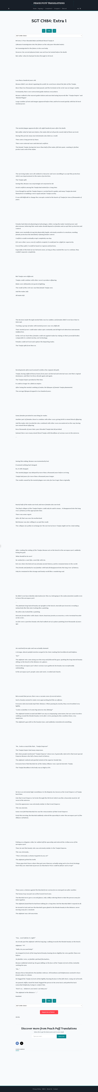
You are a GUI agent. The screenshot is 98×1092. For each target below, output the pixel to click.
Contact (55, 1089)
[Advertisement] (49, 68)
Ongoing (40, 8)
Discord (64, 8)
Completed (48, 8)
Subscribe (61, 1036)
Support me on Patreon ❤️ (49, 1012)
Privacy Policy (37, 1089)
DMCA (44, 1089)
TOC (49, 31)
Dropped (57, 8)
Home (35, 8)
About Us (49, 1089)
